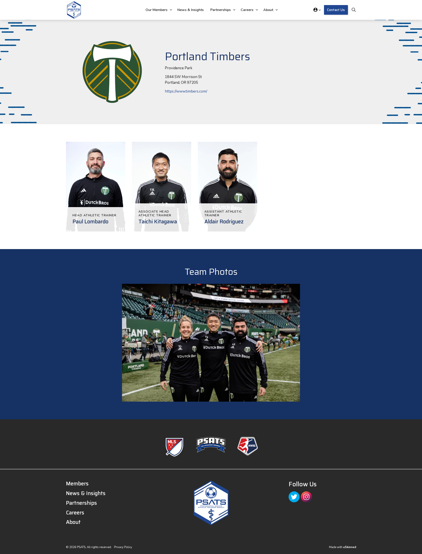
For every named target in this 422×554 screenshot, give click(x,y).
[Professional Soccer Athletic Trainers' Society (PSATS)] (74, 10)
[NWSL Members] (248, 446)
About (268, 9)
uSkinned (349, 547)
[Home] (211, 503)
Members (77, 483)
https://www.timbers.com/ (186, 91)
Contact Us (336, 10)
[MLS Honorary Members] (211, 445)
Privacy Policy (123, 547)
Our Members (156, 9)
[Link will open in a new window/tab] (294, 496)
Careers (247, 9)
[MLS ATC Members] (174, 447)
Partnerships (220, 9)
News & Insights (190, 9)
